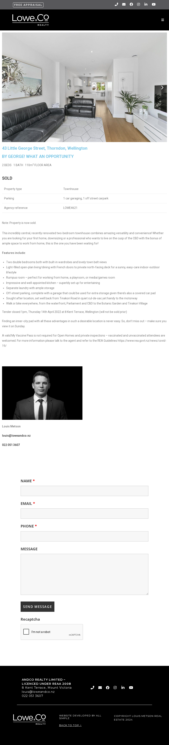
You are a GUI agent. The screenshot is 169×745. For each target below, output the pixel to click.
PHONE (29, 526)
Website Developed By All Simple (80, 717)
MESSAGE (29, 548)
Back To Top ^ (70, 725)
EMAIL (28, 503)
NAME (28, 480)
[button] (28, 4)
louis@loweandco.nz (38, 692)
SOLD (7, 178)
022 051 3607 (32, 696)
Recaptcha (30, 619)
